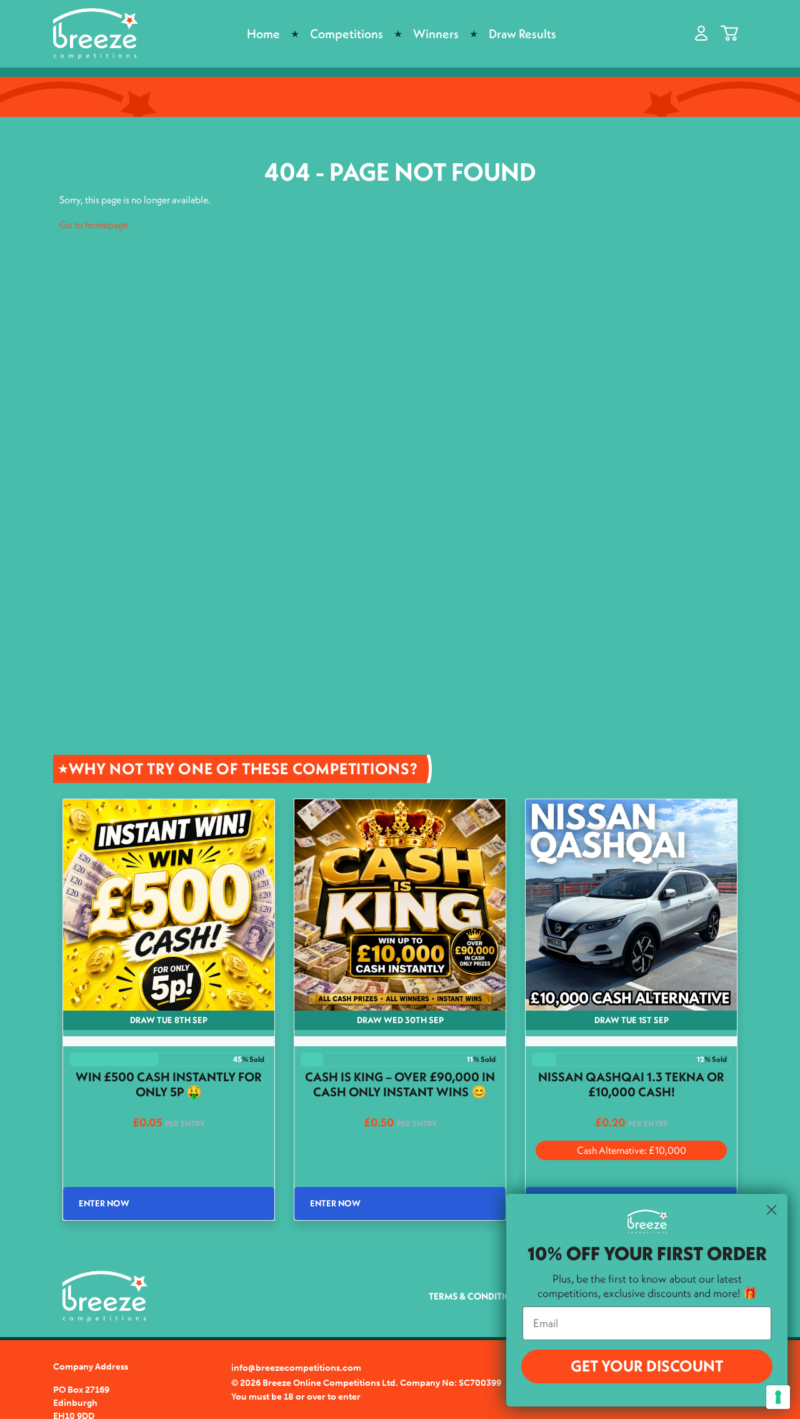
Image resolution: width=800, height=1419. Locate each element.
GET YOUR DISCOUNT (647, 1366)
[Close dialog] (771, 1210)
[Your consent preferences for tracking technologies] (778, 1397)
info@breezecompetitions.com (296, 1368)
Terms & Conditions (476, 1296)
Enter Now (104, 1203)
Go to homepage (93, 224)
